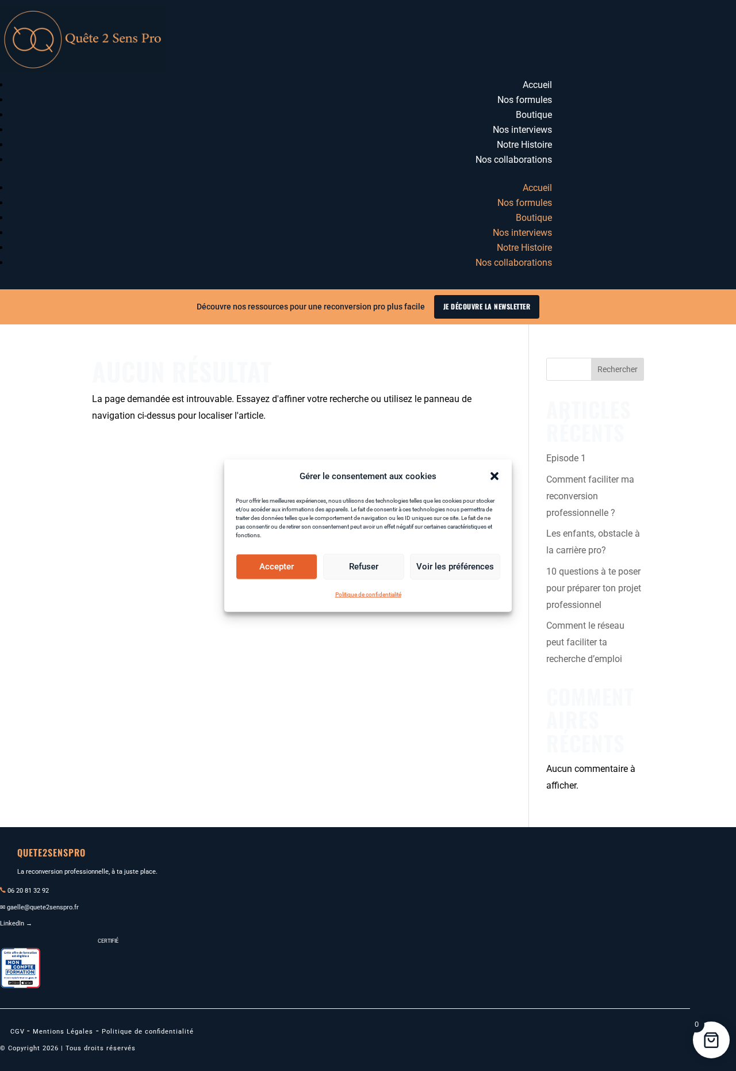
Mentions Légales (63, 1031)
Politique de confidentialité (368, 594)
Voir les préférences (455, 566)
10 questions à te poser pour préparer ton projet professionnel (593, 588)
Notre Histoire (524, 144)
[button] (494, 476)
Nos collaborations (514, 159)
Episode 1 (566, 458)
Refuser (363, 566)
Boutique (534, 114)
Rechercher (617, 369)
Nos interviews (522, 129)
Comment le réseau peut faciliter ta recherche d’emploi (585, 642)
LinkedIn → (16, 923)
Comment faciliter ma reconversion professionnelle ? (590, 496)
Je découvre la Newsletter (487, 306)
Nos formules (524, 99)
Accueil (537, 84)
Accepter (276, 566)
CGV (18, 1031)
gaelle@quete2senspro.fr (43, 907)
